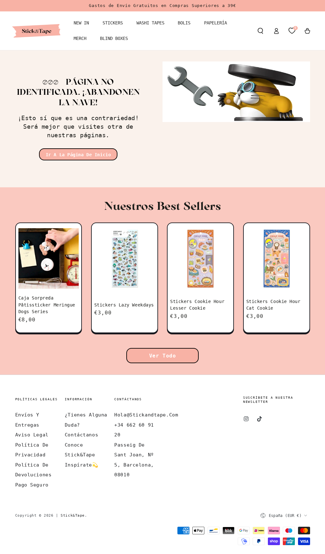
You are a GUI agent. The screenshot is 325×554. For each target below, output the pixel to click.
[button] (260, 30)
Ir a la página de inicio (78, 154)
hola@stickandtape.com (146, 415)
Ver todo (162, 356)
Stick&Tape (73, 515)
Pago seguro (32, 485)
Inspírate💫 (81, 465)
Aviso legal (32, 435)
